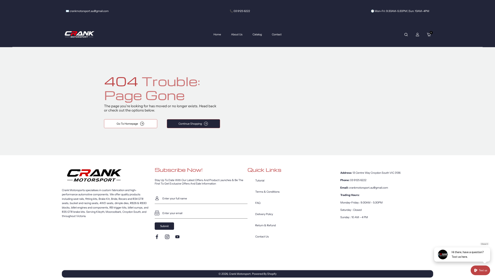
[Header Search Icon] (406, 34)
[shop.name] (108, 175)
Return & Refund (265, 225)
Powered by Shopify (264, 274)
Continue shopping (190, 123)
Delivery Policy (264, 214)
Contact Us (262, 236)
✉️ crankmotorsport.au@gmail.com (87, 11)
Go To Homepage (127, 123)
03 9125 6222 (358, 180)
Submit (164, 226)
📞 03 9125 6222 (240, 11)
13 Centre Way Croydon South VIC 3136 (376, 172)
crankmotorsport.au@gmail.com (368, 187)
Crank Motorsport (240, 274)
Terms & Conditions (267, 191)
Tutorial (259, 180)
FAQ (257, 203)
